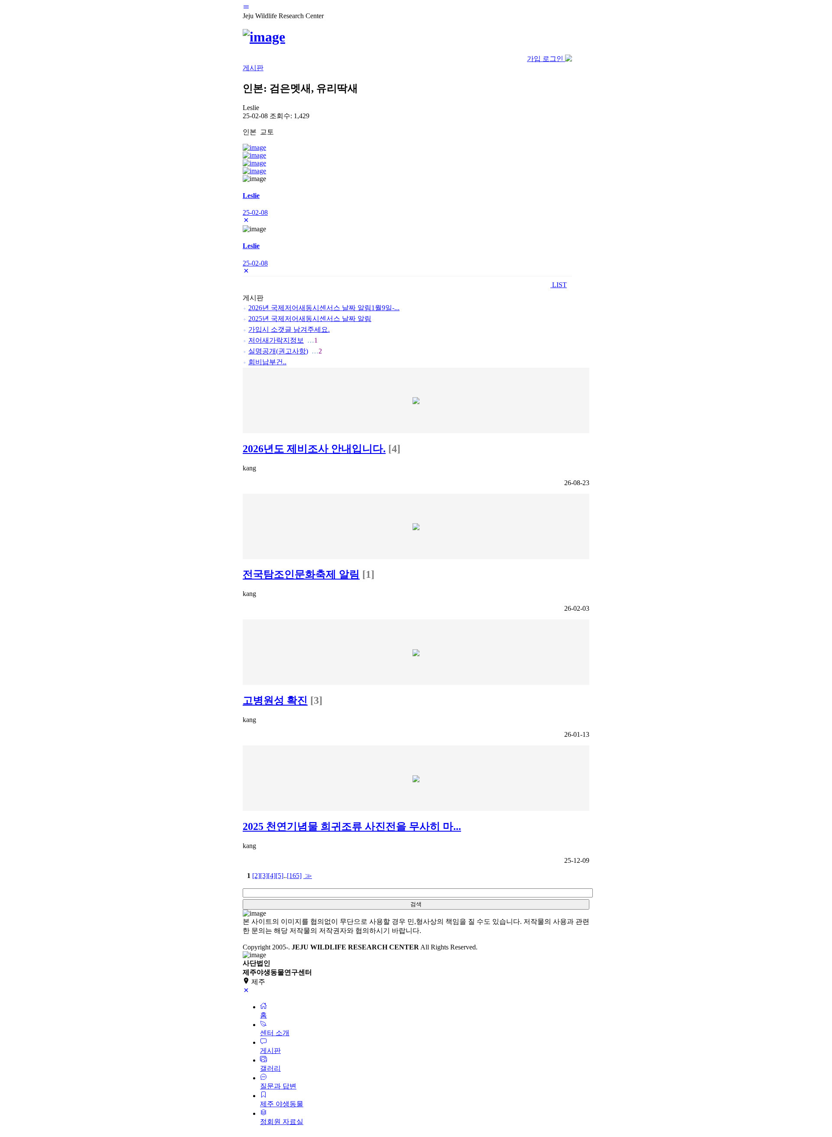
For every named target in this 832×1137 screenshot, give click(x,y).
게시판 (253, 67)
